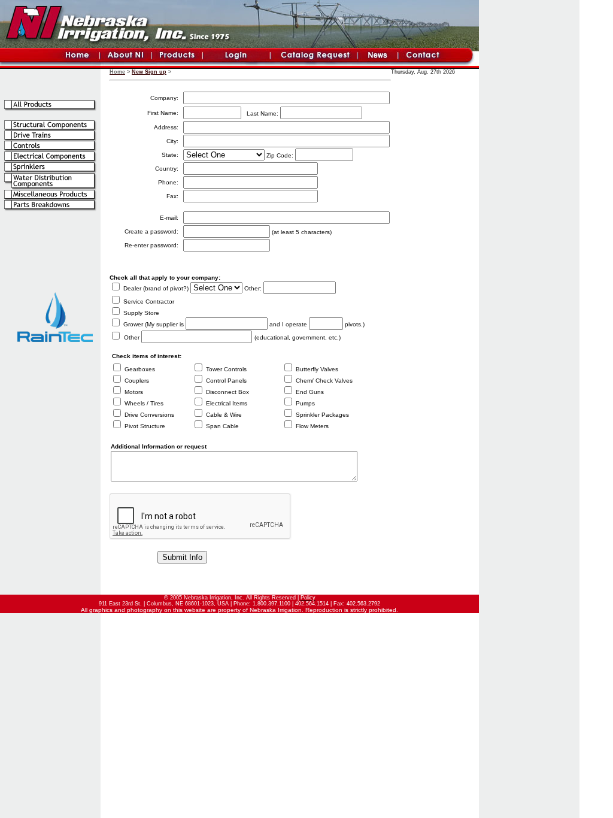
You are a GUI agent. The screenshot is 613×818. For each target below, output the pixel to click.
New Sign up (149, 72)
